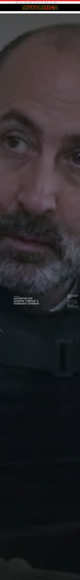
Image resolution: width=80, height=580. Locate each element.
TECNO (51, 2)
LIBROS (34, 2)
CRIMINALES (55, 2)
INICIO (17, 2)
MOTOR (38, 2)
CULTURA (20, 2)
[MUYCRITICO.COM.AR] (40, 7)
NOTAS (42, 2)
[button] (64, 0)
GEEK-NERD (30, 2)
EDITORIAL (25, 2)
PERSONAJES (46, 2)
